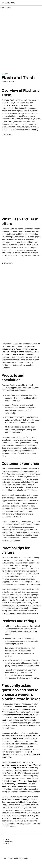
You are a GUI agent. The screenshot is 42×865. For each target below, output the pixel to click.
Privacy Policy (8, 841)
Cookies (6, 839)
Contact (6, 843)
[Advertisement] (21, 38)
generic (5, 74)
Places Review (8, 3)
